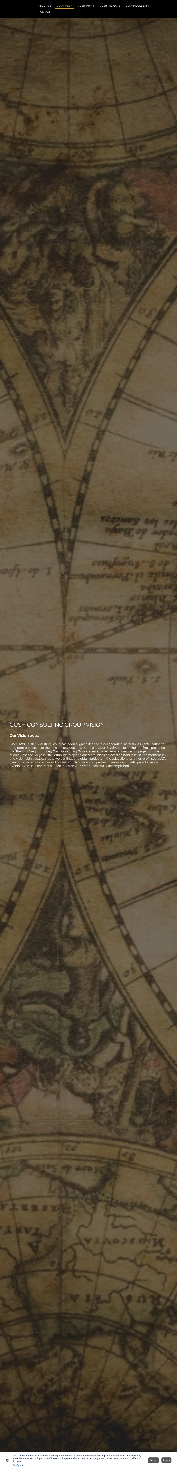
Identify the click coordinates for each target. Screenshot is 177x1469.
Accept (153, 1460)
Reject (166, 1460)
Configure (17, 1465)
